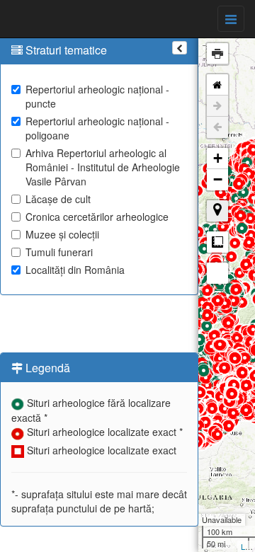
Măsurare (217, 242)
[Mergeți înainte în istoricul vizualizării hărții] (217, 106)
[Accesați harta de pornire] (217, 85)
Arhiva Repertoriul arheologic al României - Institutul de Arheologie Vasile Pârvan (103, 167)
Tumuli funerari (59, 252)
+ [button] (217, 158)
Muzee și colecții (62, 234)
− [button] (217, 179)
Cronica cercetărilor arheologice (97, 216)
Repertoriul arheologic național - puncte (97, 96)
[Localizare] (217, 211)
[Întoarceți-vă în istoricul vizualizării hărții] (217, 127)
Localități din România (75, 270)
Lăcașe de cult (58, 199)
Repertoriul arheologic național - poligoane (97, 128)
